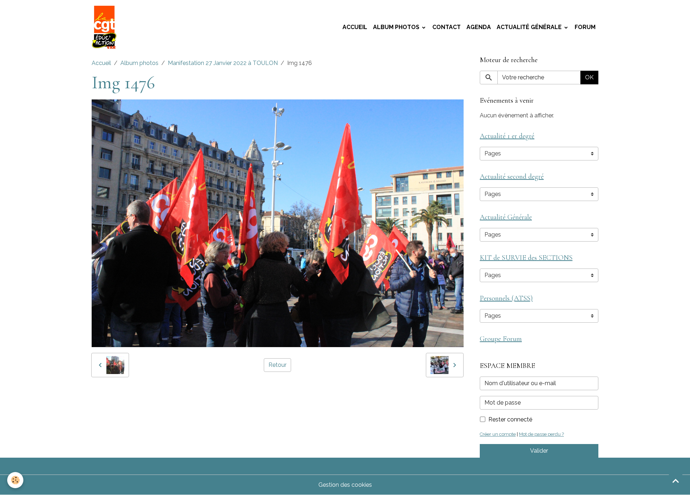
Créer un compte (498, 434)
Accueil (354, 27)
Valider (539, 450)
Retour (277, 364)
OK (589, 77)
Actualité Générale (530, 27)
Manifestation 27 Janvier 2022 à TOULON (223, 63)
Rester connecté (510, 419)
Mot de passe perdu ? (541, 434)
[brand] (106, 27)
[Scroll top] (676, 481)
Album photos (397, 27)
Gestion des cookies (345, 484)
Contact (446, 27)
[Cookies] (15, 480)
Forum (585, 27)
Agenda (478, 27)
